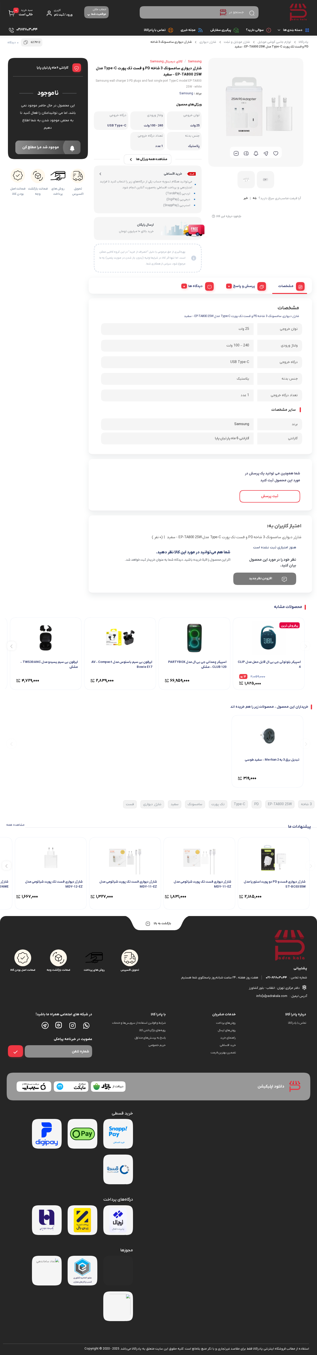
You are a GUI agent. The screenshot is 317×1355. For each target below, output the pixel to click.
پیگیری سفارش (220, 30)
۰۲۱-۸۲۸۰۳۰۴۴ (276, 977)
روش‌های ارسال (227, 1030)
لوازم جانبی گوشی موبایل (274, 42)
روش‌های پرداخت (226, 1023)
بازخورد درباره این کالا (228, 216)
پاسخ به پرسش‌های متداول (150, 1038)
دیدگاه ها (195, 286)
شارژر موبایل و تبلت (237, 42)
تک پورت (218, 804)
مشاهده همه (15, 825)
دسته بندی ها (292, 30)
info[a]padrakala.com (271, 996)
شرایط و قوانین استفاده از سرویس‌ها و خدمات (138, 1023)
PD (256, 804)
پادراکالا (303, 42)
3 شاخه (306, 804)
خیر (245, 198)
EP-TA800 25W (280, 804)
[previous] (305, 645)
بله (255, 198)
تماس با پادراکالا (155, 30)
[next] (11, 645)
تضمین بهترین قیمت (223, 1053)
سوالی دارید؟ (255, 30)
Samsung (186, 93)
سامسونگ (195, 804)
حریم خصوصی (157, 1045)
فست (130, 804)
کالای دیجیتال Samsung (166, 61)
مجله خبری (188, 30)
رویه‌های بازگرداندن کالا (152, 1030)
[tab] (289, 285)
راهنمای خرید (228, 1038)
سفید (175, 804)
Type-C (239, 804)
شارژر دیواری (207, 42)
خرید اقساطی (228, 1045)
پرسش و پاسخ (244, 286)
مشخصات (285, 286)
